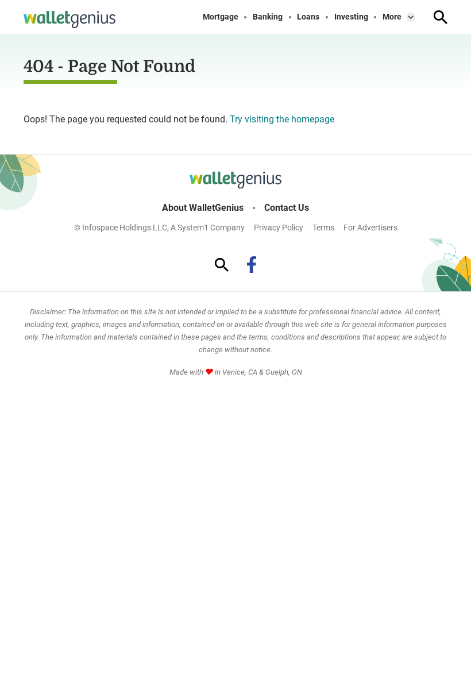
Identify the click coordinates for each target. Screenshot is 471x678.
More (392, 17)
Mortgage (220, 17)
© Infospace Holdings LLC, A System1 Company (159, 227)
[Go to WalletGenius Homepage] (69, 19)
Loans (308, 17)
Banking (268, 17)
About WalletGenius (203, 208)
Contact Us (286, 208)
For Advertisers (370, 227)
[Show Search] (440, 17)
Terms (323, 227)
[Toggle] (410, 17)
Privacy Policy (278, 227)
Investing (351, 17)
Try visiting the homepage (282, 119)
